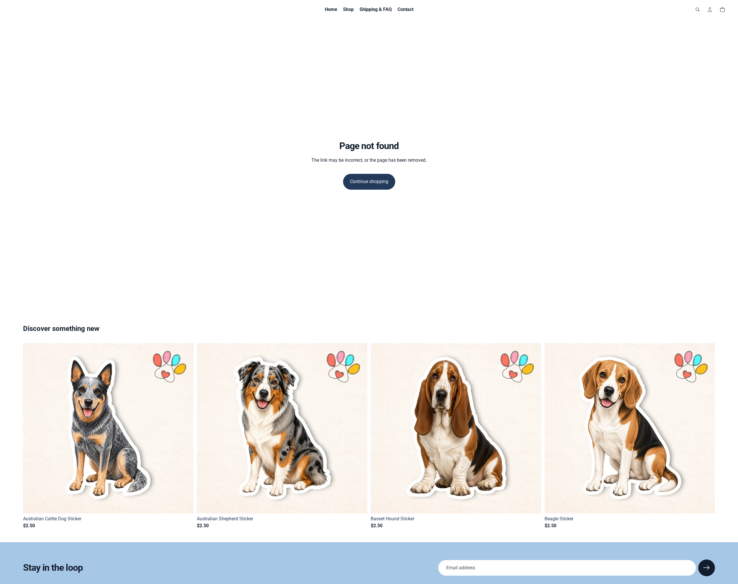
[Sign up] (706, 567)
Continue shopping (369, 181)
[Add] (184, 504)
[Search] (697, 9)
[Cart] (722, 9)
